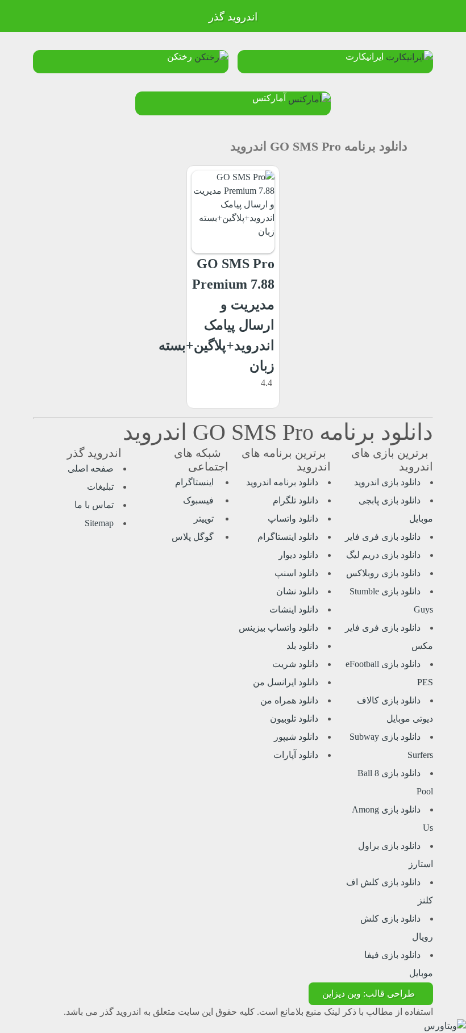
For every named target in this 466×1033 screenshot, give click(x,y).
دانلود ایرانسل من (285, 682)
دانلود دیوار (298, 555)
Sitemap (99, 523)
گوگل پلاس (194, 537)
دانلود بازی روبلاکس (383, 573)
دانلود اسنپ (296, 573)
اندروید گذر (233, 17)
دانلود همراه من (289, 700)
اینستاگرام (195, 482)
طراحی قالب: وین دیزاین (368, 993)
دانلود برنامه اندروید (282, 482)
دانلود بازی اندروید (387, 482)
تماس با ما (94, 505)
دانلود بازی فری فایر (383, 537)
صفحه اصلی (91, 468)
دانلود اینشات (293, 609)
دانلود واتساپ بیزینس (278, 627)
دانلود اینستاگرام (287, 537)
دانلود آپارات (295, 755)
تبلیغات (100, 486)
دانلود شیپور (296, 737)
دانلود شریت (295, 664)
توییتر (205, 518)
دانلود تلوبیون (294, 718)
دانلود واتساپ (293, 518)
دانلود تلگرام (295, 500)
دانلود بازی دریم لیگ (383, 555)
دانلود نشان (297, 591)
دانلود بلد (302, 646)
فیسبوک (199, 500)
